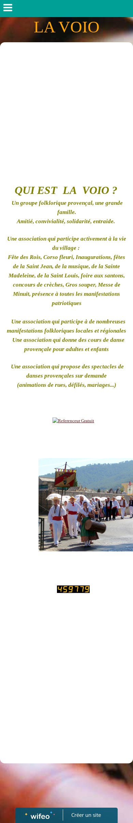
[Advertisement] (66, 112)
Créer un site (86, 814)
